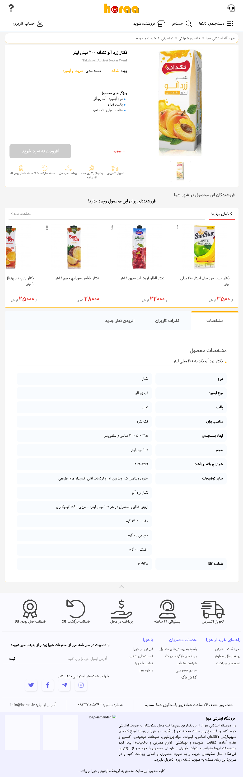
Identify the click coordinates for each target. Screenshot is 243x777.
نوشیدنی (167, 38)
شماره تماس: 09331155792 (100, 705)
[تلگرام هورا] (64, 685)
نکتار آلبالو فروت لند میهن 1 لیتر (142, 278)
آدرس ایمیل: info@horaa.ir (33, 705)
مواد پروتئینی (171, 737)
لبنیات (188, 737)
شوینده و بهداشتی (189, 742)
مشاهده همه (22, 214)
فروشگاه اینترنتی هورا (220, 38)
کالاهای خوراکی (189, 38)
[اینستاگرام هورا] (81, 685)
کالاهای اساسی (207, 737)
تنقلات (211, 742)
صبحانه (154, 737)
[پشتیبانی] (231, 8)
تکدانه (115, 71)
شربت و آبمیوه (146, 38)
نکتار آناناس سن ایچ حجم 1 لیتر (77, 278)
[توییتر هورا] (31, 685)
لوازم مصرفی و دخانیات (154, 742)
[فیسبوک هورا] (48, 685)
